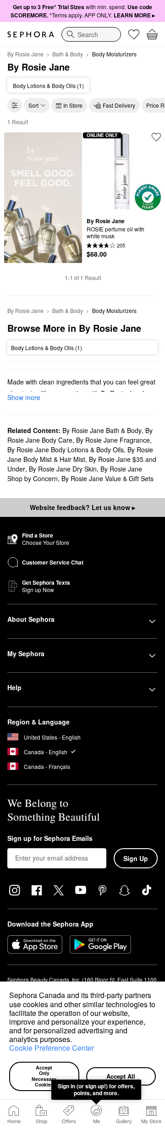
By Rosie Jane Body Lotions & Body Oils (65, 449)
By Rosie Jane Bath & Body (102, 430)
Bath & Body (67, 54)
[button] (75, 1040)
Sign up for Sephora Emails (50, 838)
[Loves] (134, 34)
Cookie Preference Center (51, 1047)
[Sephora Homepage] (30, 34)
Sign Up (135, 858)
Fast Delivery (119, 105)
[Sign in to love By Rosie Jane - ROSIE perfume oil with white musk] (156, 137)
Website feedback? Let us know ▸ (82, 507)
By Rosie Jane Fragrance (113, 439)
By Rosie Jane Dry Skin (63, 468)
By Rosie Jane (25, 54)
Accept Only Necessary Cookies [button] (45, 1076)
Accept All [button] (120, 1076)
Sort (33, 105)
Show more (23, 397)
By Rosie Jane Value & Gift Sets (107, 478)
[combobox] (91, 34)
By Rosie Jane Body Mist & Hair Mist (80, 454)
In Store (72, 105)
